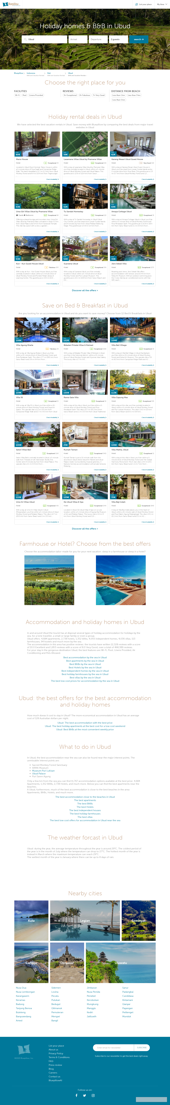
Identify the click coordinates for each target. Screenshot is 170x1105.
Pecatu (55, 995)
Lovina (54, 991)
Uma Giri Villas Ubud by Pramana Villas (34, 211)
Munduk (126, 1016)
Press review (55, 1065)
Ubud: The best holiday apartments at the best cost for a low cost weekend (85, 726)
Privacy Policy (56, 1053)
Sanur (125, 987)
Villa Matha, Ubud (120, 450)
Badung (20, 1004)
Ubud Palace (39, 773)
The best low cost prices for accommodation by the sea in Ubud (85, 680)
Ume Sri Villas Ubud (25, 502)
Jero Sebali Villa (119, 263)
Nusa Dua (21, 987)
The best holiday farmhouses (85, 813)
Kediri (90, 1012)
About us (53, 1049)
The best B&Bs (85, 803)
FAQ (51, 1061)
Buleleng (21, 1012)
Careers (53, 1072)
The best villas (85, 817)
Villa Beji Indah (118, 502)
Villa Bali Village (119, 345)
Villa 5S (19, 397)
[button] (76, 1096)
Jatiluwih (91, 1016)
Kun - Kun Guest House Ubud (30, 263)
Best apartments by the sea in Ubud (85, 660)
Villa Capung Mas (120, 397)
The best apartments (85, 800)
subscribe (142, 1048)
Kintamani (127, 1000)
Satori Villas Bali (23, 450)
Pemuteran (57, 1012)
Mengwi (55, 1016)
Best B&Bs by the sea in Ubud (85, 664)
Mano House (22, 159)
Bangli (54, 1020)
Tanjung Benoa (24, 1008)
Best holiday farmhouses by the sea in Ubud (85, 674)
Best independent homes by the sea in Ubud (85, 670)
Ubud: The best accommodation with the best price (85, 722)
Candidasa (127, 995)
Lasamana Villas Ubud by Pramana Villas (83, 159)
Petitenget (127, 1012)
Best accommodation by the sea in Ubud (85, 657)
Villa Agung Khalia (24, 345)
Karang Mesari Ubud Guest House (127, 159)
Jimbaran (92, 987)
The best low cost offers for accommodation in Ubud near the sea (85, 820)
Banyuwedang (23, 1016)
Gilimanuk (56, 1008)
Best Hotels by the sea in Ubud (85, 667)
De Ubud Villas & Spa (73, 502)
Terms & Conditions (59, 1057)
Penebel (91, 995)
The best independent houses (85, 810)
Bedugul (55, 1004)
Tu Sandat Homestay (73, 211)
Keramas (20, 1000)
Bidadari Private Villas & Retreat (78, 345)
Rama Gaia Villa (71, 397)
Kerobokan (93, 1000)
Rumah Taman (71, 450)
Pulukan (55, 1000)
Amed (19, 1020)
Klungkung (92, 1004)
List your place (56, 1045)
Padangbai (127, 991)
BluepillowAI (55, 1080)
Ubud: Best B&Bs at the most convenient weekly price (85, 729)
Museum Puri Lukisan (43, 770)
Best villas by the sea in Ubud (85, 677)
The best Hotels (85, 806)
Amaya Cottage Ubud (122, 211)
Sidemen (56, 987)
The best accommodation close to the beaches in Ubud (85, 796)
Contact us (54, 1076)
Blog (51, 1068)
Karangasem (22, 995)
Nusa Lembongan (25, 991)
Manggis (91, 1008)
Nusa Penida (93, 991)
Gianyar (126, 1004)
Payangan (127, 1008)
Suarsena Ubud (71, 263)
